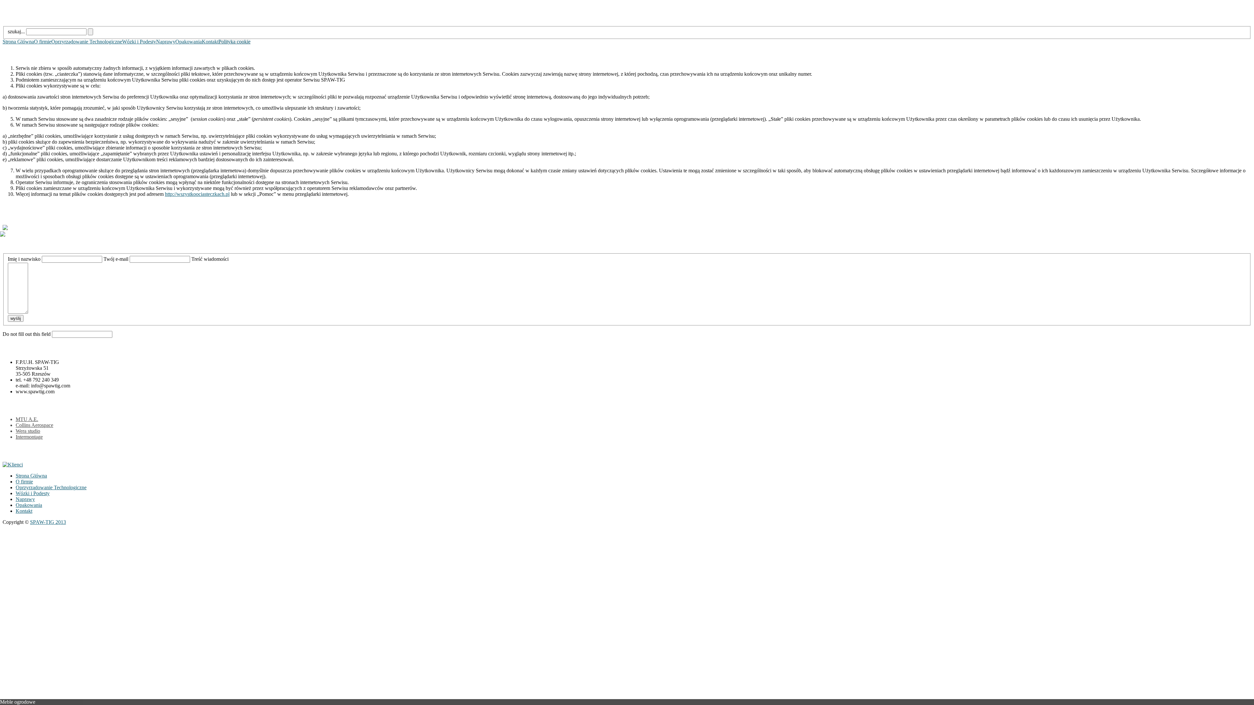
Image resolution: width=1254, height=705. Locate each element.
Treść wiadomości (210, 259)
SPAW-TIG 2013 (48, 522)
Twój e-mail (116, 259)
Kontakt (210, 41)
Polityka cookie (234, 41)
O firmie (42, 41)
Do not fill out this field (27, 334)
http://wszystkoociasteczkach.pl (197, 194)
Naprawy (165, 41)
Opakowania (188, 41)
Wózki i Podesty (139, 41)
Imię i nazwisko (24, 259)
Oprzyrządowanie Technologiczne (86, 41)
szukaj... (16, 31)
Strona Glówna (18, 41)
